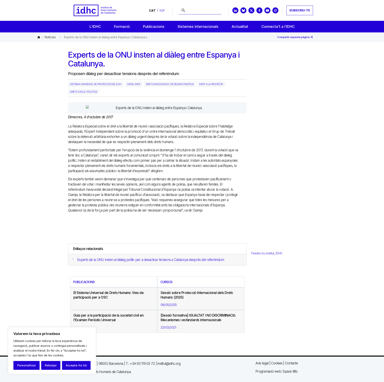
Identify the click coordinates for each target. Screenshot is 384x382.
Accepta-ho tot (76, 365)
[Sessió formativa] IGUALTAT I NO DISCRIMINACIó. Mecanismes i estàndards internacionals (198, 317)
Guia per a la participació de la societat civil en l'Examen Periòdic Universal (108, 317)
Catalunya (133, 84)
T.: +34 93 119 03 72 (140, 364)
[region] (52, 350)
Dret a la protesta (211, 84)
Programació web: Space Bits (276, 371)
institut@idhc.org (168, 364)
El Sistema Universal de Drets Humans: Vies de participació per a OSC (108, 295)
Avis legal (262, 363)
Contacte (291, 363)
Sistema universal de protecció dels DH (95, 84)
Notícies (50, 37)
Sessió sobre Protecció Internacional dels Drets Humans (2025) (197, 295)
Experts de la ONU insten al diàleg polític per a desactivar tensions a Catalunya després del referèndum (150, 260)
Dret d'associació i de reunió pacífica (170, 84)
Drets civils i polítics (83, 91)
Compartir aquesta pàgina (293, 37)
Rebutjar (51, 365)
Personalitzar (26, 365)
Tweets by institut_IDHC (267, 253)
